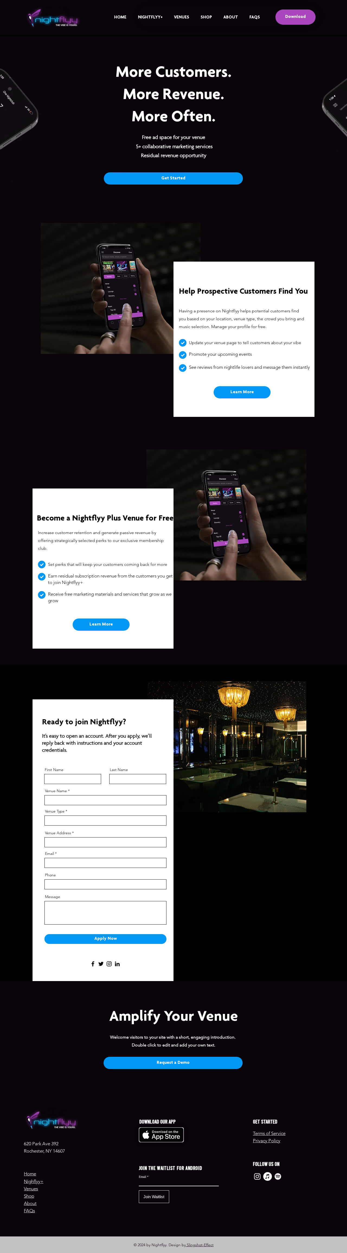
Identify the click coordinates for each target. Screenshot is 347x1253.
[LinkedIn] (117, 963)
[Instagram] (109, 963)
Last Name (119, 770)
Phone (50, 875)
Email (49, 853)
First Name (54, 770)
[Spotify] (278, 1176)
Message (52, 897)
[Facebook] (92, 963)
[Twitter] (101, 963)
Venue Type (55, 811)
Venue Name (56, 791)
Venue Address (58, 833)
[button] (173, 178)
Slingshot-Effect (200, 1244)
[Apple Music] (267, 1176)
